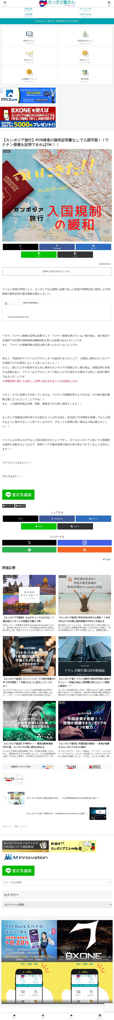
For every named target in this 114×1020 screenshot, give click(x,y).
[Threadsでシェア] (44, 832)
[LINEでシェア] (19, 839)
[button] (75, 254)
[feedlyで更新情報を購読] (29, 549)
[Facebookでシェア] (19, 832)
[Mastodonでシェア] (44, 824)
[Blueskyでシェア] (69, 824)
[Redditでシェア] (69, 832)
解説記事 (21, 506)
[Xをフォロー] (29, 542)
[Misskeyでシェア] (95, 824)
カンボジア (9, 506)
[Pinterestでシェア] (44, 839)
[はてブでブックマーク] (95, 832)
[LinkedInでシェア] (69, 839)
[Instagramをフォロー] (85, 542)
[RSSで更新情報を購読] (85, 549)
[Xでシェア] (19, 824)
